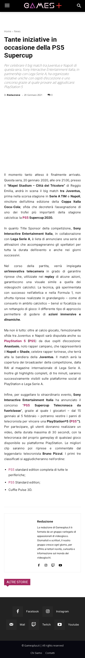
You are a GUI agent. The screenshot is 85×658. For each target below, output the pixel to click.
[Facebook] (8, 105)
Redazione (13, 94)
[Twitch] (53, 564)
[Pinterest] (27, 105)
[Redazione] (21, 543)
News (17, 31)
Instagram (62, 611)
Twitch (46, 624)
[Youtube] (60, 564)
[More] (56, 105)
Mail (22, 624)
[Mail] (11, 625)
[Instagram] (45, 564)
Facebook (32, 611)
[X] (18, 105)
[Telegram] (46, 105)
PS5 (25, 218)
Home (7, 31)
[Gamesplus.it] (42, 6)
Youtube (73, 624)
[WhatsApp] (37, 105)
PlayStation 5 (15, 341)
